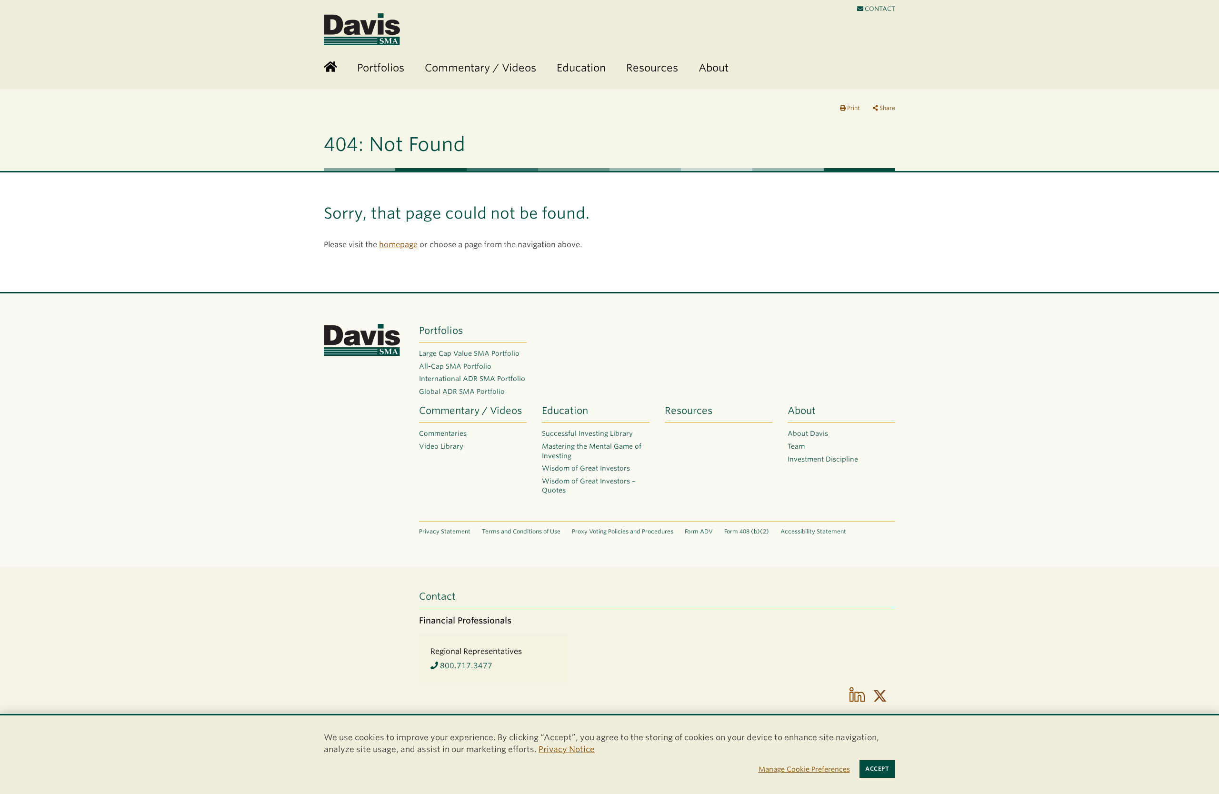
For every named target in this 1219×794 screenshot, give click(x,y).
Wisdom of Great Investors (586, 468)
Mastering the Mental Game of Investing (591, 451)
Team (796, 446)
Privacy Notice (567, 749)
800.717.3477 (465, 665)
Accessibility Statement (813, 531)
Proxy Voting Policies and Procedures (622, 531)
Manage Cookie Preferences (804, 769)
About (802, 410)
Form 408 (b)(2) (746, 531)
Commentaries (443, 433)
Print (853, 107)
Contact (879, 8)
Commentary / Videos (470, 410)
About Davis (808, 433)
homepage (398, 244)
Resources (688, 410)
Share (886, 107)
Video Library (441, 446)
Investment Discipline (823, 459)
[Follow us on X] (880, 696)
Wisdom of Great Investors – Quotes (589, 485)
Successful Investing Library (587, 433)
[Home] (330, 67)
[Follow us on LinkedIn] (857, 696)
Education (565, 410)
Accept (877, 768)
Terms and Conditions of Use (521, 531)
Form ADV (699, 531)
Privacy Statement (444, 531)
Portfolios (441, 330)
